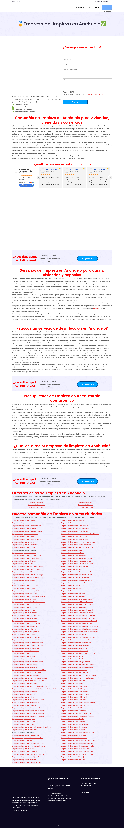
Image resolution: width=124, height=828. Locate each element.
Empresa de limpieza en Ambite (23, 547)
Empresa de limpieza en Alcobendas (25, 534)
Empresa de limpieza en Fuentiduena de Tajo (28, 681)
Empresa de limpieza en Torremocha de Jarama (78, 675)
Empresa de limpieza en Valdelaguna (74, 689)
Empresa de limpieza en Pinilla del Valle (75, 566)
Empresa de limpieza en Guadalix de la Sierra (28, 700)
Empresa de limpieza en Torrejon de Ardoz (76, 662)
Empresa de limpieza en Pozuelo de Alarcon (76, 575)
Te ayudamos (87, 258)
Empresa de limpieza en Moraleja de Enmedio (28, 757)
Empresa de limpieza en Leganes (23, 719)
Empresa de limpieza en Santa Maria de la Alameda (79, 632)
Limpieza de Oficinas (85, 505)
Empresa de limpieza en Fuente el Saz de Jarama (29, 678)
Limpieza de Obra (36, 502)
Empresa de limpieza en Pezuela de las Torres (77, 564)
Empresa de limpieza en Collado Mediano (26, 637)
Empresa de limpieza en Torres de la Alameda (77, 678)
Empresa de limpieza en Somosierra (74, 648)
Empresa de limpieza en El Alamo (24, 528)
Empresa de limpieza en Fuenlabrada (25, 675)
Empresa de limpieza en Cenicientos (25, 618)
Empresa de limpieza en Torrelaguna (74, 670)
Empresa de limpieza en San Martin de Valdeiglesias (79, 626)
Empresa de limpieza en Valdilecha (73, 711)
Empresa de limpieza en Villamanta (73, 735)
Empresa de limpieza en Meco (22, 741)
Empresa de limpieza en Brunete (23, 588)
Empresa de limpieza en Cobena (23, 634)
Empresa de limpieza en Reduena (73, 594)
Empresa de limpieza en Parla (71, 550)
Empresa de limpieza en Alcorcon (24, 537)
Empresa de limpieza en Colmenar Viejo (26, 648)
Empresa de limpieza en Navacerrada (74, 523)
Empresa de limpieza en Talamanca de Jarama (78, 654)
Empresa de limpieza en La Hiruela (24, 705)
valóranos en (25, 185)
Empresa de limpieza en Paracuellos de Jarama (78, 547)
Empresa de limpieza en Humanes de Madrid (28, 716)
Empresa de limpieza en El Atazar (24, 561)
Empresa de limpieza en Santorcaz (73, 634)
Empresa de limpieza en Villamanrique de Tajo (77, 732)
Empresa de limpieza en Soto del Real (74, 651)
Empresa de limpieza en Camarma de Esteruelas (29, 605)
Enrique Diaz (99, 169)
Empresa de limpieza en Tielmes (72, 656)
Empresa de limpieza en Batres (23, 564)
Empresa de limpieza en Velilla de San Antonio (77, 716)
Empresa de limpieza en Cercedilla (24, 621)
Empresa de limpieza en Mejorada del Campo (28, 743)
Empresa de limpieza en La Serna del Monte (76, 640)
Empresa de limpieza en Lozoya (23, 724)
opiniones (96, 308)
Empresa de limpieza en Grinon (23, 697)
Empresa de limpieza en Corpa (23, 654)
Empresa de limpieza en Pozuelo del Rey (75, 577)
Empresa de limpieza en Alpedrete (24, 545)
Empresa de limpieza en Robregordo (74, 607)
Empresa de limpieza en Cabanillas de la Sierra (28, 596)
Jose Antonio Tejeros (53, 169)
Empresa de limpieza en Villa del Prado (75, 724)
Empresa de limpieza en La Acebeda (25, 520)
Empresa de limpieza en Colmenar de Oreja (27, 643)
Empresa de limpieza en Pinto (71, 569)
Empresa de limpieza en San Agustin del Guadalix (78, 615)
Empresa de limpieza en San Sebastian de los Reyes (79, 629)
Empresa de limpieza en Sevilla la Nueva (75, 645)
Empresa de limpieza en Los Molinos (24, 751)
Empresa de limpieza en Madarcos (24, 730)
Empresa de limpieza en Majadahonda (25, 735)
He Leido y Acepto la (84, 94)
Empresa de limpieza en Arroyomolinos (26, 558)
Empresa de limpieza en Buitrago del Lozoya (27, 591)
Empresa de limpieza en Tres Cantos (74, 681)
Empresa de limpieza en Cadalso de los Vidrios (28, 602)
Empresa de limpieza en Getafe (23, 694)
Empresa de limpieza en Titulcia (72, 659)
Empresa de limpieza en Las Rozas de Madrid (77, 610)
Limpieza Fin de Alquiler (36, 508)
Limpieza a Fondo (85, 502)
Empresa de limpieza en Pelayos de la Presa (76, 558)
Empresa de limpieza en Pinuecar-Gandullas (77, 572)
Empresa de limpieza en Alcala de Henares (27, 531)
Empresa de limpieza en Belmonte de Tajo (27, 569)
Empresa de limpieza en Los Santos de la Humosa (78, 637)
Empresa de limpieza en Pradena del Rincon (76, 580)
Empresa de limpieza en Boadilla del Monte (27, 577)
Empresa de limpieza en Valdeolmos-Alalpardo (78, 702)
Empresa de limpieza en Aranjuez (24, 553)
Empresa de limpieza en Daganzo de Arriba (27, 662)
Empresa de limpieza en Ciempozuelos (26, 632)
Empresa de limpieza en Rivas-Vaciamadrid (76, 599)
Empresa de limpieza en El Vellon (72, 719)
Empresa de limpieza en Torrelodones (74, 673)
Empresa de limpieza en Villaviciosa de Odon (77, 754)
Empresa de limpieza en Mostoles (73, 520)
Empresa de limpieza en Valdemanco (74, 692)
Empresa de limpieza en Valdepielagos (75, 705)
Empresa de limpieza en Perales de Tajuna (76, 561)
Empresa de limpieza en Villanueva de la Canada (78, 741)
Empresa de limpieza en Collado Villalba (26, 640)
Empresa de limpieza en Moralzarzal (25, 760)
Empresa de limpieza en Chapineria (24, 626)
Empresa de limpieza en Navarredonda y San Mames (80, 534)
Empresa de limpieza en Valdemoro (73, 700)
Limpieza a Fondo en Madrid (57, 801)
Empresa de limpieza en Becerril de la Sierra (27, 566)
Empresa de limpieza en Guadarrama (25, 702)
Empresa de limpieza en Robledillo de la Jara (77, 602)
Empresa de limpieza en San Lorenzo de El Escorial (79, 621)
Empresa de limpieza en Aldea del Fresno (26, 539)
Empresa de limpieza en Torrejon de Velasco (77, 667)
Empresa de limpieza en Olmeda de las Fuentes (78, 542)
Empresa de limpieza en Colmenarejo (25, 651)
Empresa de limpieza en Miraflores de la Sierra (28, 746)
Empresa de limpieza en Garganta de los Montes (29, 686)
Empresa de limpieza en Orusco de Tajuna (76, 545)
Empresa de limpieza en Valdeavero (74, 686)
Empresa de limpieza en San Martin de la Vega (77, 624)
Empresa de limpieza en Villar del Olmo (75, 749)
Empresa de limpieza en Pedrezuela (73, 556)
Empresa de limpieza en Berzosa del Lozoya (27, 575)
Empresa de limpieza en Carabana (24, 613)
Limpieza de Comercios (36, 505)
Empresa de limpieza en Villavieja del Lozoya (76, 757)
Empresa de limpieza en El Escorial (24, 664)
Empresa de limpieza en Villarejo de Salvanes (77, 751)
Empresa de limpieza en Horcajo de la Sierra (27, 708)
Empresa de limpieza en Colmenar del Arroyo (28, 645)
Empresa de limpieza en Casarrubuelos (26, 615)
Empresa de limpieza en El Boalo (23, 580)
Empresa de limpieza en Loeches (23, 722)
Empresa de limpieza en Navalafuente (74, 526)
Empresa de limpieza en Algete (23, 542)
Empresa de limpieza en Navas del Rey (74, 537)
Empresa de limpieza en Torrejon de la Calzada (77, 664)
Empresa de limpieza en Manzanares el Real (27, 738)
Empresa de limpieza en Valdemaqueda (75, 694)
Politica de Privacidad (94, 94)
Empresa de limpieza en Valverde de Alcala (76, 713)
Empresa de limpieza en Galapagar (24, 683)
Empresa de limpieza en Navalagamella (75, 528)
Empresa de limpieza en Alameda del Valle (27, 526)
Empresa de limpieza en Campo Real (25, 607)
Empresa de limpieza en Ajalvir (23, 523)
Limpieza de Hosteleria (85, 508)
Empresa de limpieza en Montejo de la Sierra (28, 754)
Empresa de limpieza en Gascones (24, 692)
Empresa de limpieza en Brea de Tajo (25, 585)
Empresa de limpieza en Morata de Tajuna (27, 762)
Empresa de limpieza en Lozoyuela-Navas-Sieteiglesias (31, 727)
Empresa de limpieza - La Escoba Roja (25, 171)
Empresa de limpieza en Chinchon (24, 629)
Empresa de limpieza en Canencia (24, 610)
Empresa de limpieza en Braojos (23, 583)
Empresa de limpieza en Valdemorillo (74, 697)
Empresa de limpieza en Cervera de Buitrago (28, 624)
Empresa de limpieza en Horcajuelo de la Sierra (28, 711)
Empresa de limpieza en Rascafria (73, 591)
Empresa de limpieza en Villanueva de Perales (77, 743)
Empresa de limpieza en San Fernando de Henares (79, 618)
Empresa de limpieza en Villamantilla (74, 738)
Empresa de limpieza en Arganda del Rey (26, 556)
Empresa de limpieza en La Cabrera (24, 599)
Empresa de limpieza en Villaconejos (74, 727)
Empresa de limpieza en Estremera (24, 667)
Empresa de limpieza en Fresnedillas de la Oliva (29, 670)
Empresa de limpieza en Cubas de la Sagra (27, 659)
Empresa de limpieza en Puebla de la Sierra (76, 583)
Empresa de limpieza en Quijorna (72, 588)
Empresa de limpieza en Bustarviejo (24, 594)
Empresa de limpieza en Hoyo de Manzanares (28, 713)
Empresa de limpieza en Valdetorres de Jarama (78, 708)
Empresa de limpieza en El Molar (23, 749)
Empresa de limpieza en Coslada (23, 656)
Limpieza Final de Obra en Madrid (59, 798)
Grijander (74, 169)
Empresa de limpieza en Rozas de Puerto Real (77, 613)
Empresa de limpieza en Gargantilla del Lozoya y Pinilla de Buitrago (35, 689)
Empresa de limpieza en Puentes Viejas (75, 585)
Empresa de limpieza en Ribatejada (73, 596)
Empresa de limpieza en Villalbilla (73, 730)
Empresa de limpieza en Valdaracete (74, 683)
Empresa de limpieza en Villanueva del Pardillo (77, 746)
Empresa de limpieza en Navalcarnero (74, 531)
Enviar (75, 102)
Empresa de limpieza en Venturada (73, 722)
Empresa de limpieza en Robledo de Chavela (77, 605)
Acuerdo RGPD (69, 92)
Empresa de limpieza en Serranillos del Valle (76, 643)
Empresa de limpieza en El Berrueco (25, 572)
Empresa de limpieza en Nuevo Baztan (74, 539)
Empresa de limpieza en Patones (72, 553)
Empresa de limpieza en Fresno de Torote (27, 673)
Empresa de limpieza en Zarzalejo (73, 760)
